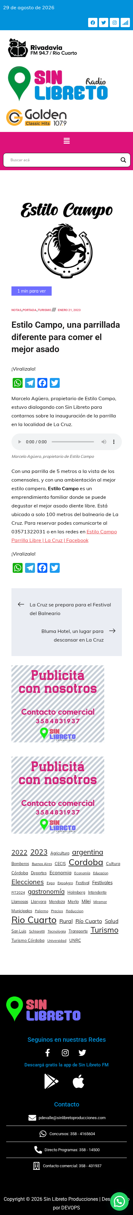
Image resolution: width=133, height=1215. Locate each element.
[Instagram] (114, 22)
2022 (19, 852)
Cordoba (86, 862)
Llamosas (19, 901)
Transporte (78, 931)
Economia (60, 873)
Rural (66, 920)
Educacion (100, 873)
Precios (57, 911)
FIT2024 (18, 892)
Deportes (39, 873)
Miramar (100, 902)
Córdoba (19, 872)
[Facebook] (92, 22)
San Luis (18, 931)
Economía (82, 873)
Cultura (113, 863)
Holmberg (76, 892)
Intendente (97, 892)
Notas (16, 310)
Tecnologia (57, 931)
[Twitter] (103, 22)
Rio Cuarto (34, 919)
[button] (66, 140)
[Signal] (125, 22)
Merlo (73, 901)
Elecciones (27, 881)
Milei (86, 901)
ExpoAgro (65, 883)
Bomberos (20, 863)
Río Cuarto (88, 920)
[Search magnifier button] (123, 160)
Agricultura (59, 853)
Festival (82, 882)
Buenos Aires (42, 864)
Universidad (56, 940)
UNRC (75, 940)
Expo (51, 883)
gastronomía (46, 891)
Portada (29, 310)
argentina (87, 852)
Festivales (102, 882)
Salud (111, 921)
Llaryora (38, 901)
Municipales (21, 910)
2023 (39, 852)
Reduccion (75, 911)
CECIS (60, 863)
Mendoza (57, 901)
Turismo (44, 310)
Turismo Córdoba (28, 940)
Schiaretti (37, 931)
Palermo (41, 911)
